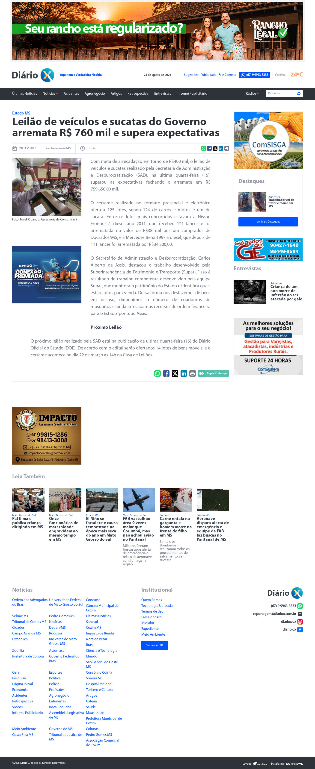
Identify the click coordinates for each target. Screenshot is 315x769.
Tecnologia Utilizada (157, 606)
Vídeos (17, 707)
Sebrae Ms (20, 616)
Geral (16, 673)
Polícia (54, 684)
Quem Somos (151, 600)
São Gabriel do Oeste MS (102, 664)
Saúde (91, 707)
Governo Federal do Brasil (64, 659)
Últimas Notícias (24, 94)
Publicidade (208, 75)
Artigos (116, 94)
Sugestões (191, 75)
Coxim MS (93, 628)
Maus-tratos (95, 713)
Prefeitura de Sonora (28, 656)
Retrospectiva (138, 94)
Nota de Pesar (96, 639)
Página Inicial (22, 684)
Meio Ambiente (24, 729)
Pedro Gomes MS (62, 616)
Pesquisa (19, 678)
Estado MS (20, 639)
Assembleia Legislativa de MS (66, 715)
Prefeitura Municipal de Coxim (104, 721)
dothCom (260, 763)
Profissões (56, 690)
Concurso (93, 600)
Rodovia (55, 633)
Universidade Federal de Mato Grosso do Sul (66, 602)
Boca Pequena (60, 707)
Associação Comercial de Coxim (102, 743)
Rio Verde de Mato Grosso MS (63, 641)
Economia (20, 690)
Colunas (92, 729)
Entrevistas (162, 94)
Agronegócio (95, 94)
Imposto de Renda (100, 633)
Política (55, 678)
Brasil (90, 645)
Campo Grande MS (26, 633)
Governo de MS (61, 729)
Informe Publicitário (192, 94)
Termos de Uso (152, 611)
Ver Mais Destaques (268, 221)
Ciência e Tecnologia (101, 651)
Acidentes (71, 94)
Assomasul (57, 651)
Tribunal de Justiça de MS (65, 737)
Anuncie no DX (154, 645)
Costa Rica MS (22, 735)
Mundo (91, 656)
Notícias (49, 94)
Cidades (18, 628)
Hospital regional (99, 684)
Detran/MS (57, 628)
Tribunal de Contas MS (29, 622)
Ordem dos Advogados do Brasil (30, 602)
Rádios (251, 94)
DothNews (294, 763)
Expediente (150, 629)
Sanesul (92, 622)
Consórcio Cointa (99, 673)
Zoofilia (18, 651)
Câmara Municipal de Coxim (102, 608)
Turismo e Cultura (99, 690)
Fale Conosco (228, 75)
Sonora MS (94, 678)
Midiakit (147, 623)
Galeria (91, 701)
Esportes (55, 673)
